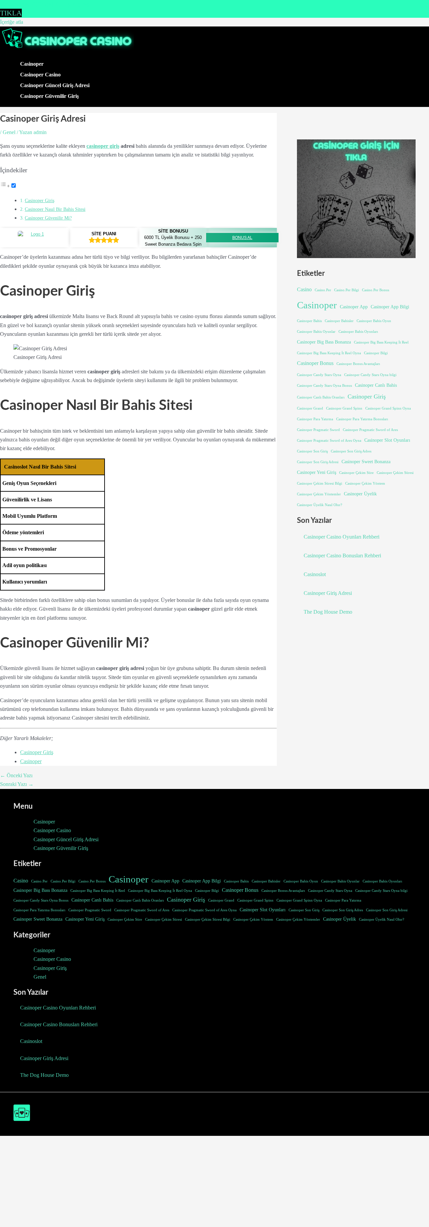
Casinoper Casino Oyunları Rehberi (341, 537)
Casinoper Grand (310, 408)
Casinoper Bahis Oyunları (358, 331)
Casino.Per (323, 290)
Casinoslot (315, 574)
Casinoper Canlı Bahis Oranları (321, 397)
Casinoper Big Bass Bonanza (324, 342)
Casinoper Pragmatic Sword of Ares (370, 430)
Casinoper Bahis (309, 321)
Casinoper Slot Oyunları (387, 440)
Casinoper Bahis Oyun (374, 321)
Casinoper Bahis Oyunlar (316, 331)
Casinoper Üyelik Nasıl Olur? (319, 505)
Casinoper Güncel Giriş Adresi (54, 85)
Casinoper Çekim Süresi (395, 473)
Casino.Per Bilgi (346, 290)
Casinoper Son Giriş (312, 451)
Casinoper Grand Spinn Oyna (388, 408)
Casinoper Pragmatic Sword (318, 430)
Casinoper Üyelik (360, 493)
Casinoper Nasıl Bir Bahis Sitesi (55, 209)
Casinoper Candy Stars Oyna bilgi (370, 375)
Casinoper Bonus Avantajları (358, 364)
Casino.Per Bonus (375, 290)
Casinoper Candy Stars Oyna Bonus (324, 385)
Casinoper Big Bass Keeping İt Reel (381, 342)
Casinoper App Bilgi (390, 306)
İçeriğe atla (11, 22)
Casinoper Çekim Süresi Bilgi (319, 483)
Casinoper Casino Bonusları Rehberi (342, 555)
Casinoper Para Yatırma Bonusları (362, 419)
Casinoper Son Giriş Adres (351, 451)
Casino (304, 289)
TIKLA (11, 13)
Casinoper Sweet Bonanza (366, 461)
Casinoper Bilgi (376, 353)
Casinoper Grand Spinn (344, 408)
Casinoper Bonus (315, 363)
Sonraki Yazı (17, 784)
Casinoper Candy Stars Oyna (319, 375)
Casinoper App (354, 306)
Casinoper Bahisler (339, 321)
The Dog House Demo (328, 612)
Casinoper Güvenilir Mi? (48, 218)
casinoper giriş (102, 146)
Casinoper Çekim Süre (356, 473)
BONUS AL (242, 237)
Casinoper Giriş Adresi (328, 593)
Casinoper (32, 64)
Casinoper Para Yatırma (315, 419)
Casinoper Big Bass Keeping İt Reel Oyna (329, 353)
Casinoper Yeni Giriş (316, 472)
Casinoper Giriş (39, 200)
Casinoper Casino (40, 74)
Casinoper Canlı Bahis (376, 385)
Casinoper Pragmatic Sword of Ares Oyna (329, 440)
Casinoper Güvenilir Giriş (49, 96)
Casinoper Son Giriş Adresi (318, 462)
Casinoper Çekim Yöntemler (319, 494)
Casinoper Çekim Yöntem (365, 483)
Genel (9, 132)
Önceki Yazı (16, 775)
